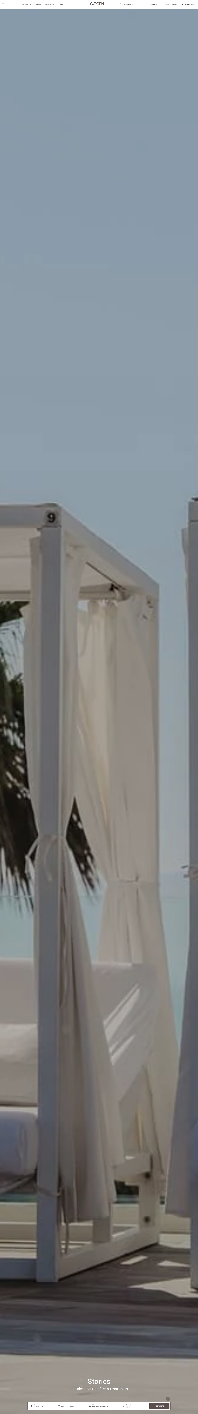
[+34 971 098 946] (162, 4)
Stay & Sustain (50, 4)
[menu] (3, 4)
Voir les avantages (159, 1398)
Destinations (26, 4)
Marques (37, 4)
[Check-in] (148, 4)
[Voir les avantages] (168, 1399)
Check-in (153, 4)
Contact (62, 4)
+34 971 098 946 (171, 4)
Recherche (159, 1406)
